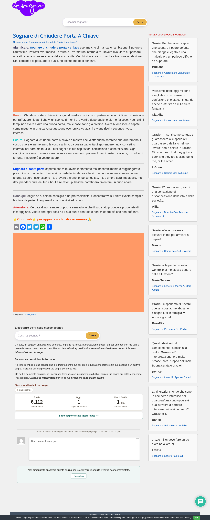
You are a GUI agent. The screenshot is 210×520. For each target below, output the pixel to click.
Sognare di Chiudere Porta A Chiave (56, 35)
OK (196, 518)
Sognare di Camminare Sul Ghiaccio (171, 251)
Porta (33, 314)
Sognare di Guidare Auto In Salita (169, 425)
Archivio (93, 514)
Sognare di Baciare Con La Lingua (170, 173)
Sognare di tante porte (28, 169)
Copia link (79, 476)
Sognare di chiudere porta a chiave (54, 47)
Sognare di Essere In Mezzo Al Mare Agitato (171, 288)
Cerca (139, 22)
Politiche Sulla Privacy (110, 514)
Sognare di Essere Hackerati (167, 455)
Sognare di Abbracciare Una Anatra (170, 120)
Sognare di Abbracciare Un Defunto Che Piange (171, 74)
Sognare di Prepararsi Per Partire (169, 329)
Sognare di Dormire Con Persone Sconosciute (170, 214)
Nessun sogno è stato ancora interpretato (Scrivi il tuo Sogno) (45, 42)
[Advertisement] (78, 89)
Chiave (27, 314)
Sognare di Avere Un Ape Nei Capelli (171, 377)
